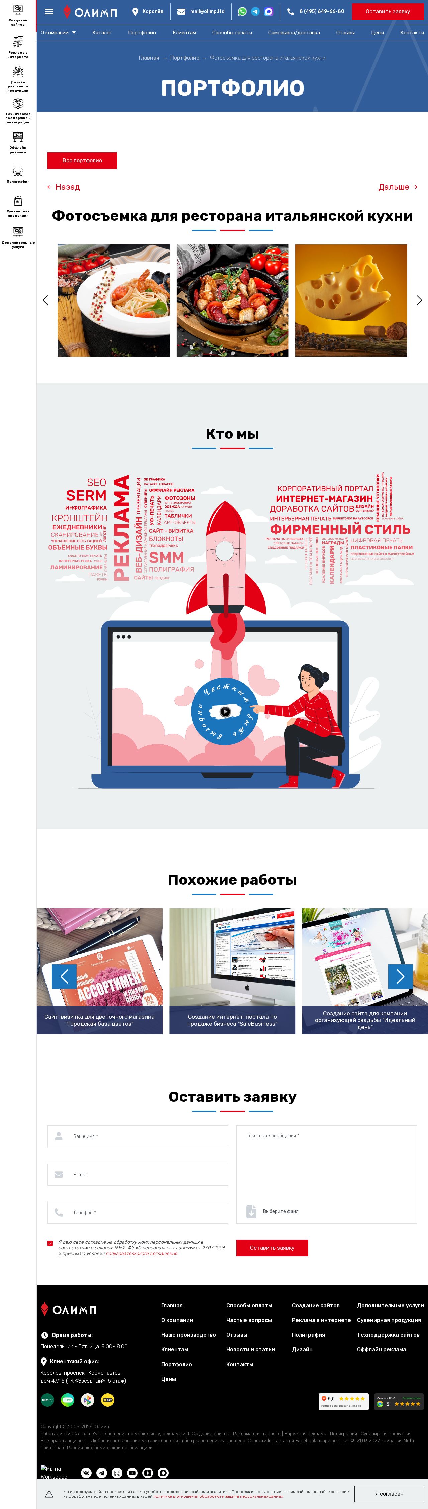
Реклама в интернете (17, 55)
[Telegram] (101, 1473)
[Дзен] (147, 1473)
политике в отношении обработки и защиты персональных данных (218, 1496)
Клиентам (184, 33)
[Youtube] (132, 1473)
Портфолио (142, 33)
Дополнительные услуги (18, 245)
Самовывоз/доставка (294, 33)
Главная (172, 1305)
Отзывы (345, 33)
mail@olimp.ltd (207, 11)
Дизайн (302, 1349)
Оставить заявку (388, 11)
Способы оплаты (232, 33)
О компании (177, 1320)
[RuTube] (117, 1473)
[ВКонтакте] (86, 1473)
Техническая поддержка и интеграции (18, 118)
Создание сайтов (18, 22)
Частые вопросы (249, 1320)
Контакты (412, 33)
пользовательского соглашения (141, 1253)
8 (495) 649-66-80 (322, 11)
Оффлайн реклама (17, 150)
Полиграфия (18, 182)
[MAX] (163, 1473)
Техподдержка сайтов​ (388, 1335)
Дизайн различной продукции (17, 86)
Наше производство (188, 1335)
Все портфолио (82, 160)
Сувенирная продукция (18, 213)
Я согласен (389, 1494)
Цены (168, 1379)
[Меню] (49, 11)
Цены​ (377, 33)
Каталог (102, 33)
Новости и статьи (250, 1349)
